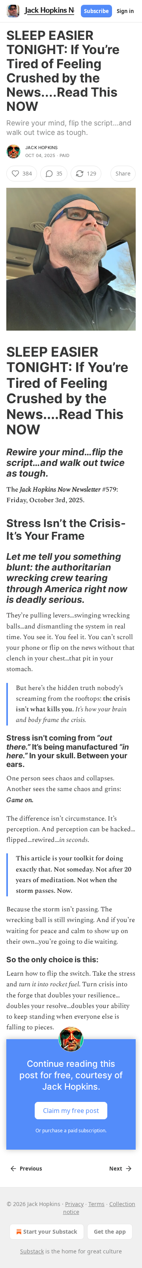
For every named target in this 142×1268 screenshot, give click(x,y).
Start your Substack (50, 1231)
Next (115, 1168)
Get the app (110, 1231)
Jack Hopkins (41, 147)
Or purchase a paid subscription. (71, 1130)
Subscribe (96, 11)
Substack (32, 1251)
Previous (31, 1168)
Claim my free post (71, 1110)
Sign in (125, 11)
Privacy (74, 1204)
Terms (96, 1204)
